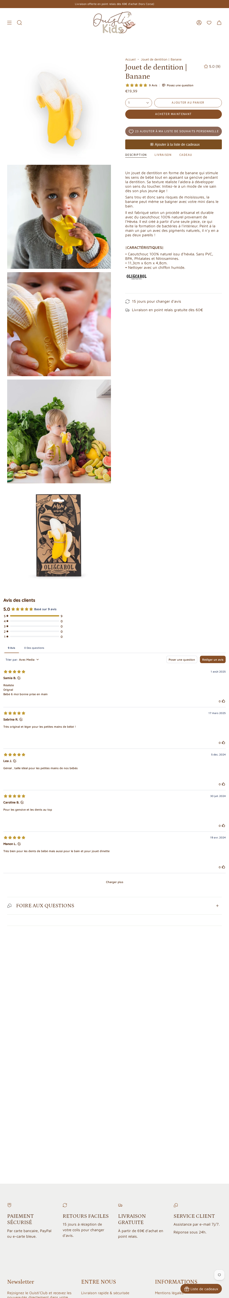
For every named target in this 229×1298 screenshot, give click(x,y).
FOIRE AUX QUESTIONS (45, 906)
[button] (19, 22)
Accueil (130, 59)
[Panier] (219, 22)
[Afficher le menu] (9, 22)
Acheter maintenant (173, 114)
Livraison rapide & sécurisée (105, 1293)
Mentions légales (169, 1293)
